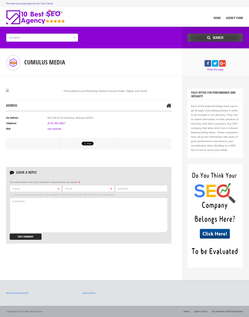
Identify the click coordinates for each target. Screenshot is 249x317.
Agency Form (234, 18)
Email (68, 188)
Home (217, 18)
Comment (19, 201)
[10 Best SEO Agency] (35, 16)
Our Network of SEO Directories (227, 311)
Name (16, 188)
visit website (54, 128)
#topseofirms (89, 293)
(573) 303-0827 (56, 123)
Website (123, 188)
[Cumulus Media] (7, 90)
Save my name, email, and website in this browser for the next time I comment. (65, 194)
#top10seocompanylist (17, 293)
